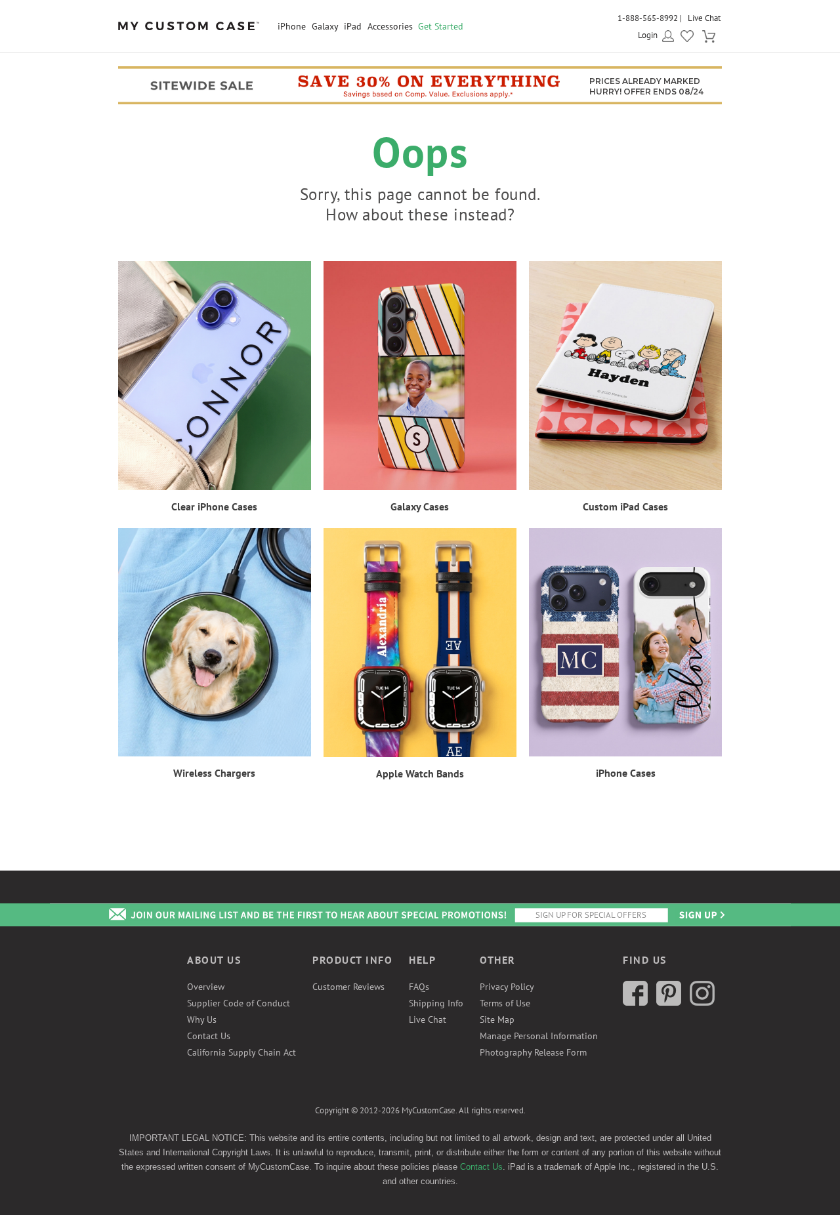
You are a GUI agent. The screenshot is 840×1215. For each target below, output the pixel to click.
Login (648, 35)
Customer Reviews (348, 987)
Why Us (202, 1019)
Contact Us (208, 1036)
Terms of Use (505, 1003)
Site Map (497, 1019)
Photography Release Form (533, 1052)
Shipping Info (436, 1003)
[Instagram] (702, 1002)
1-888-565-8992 (648, 18)
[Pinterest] (668, 1002)
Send (701, 914)
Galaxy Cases (419, 506)
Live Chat (704, 18)
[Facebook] (635, 1002)
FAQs (419, 987)
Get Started (440, 26)
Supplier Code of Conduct (238, 1003)
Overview (205, 987)
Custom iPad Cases (625, 506)
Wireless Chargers (214, 772)
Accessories (390, 26)
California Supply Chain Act (241, 1052)
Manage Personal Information (539, 1036)
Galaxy (325, 26)
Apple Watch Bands (420, 773)
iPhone (292, 26)
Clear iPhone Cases (214, 506)
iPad (353, 26)
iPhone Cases (626, 772)
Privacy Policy (507, 987)
